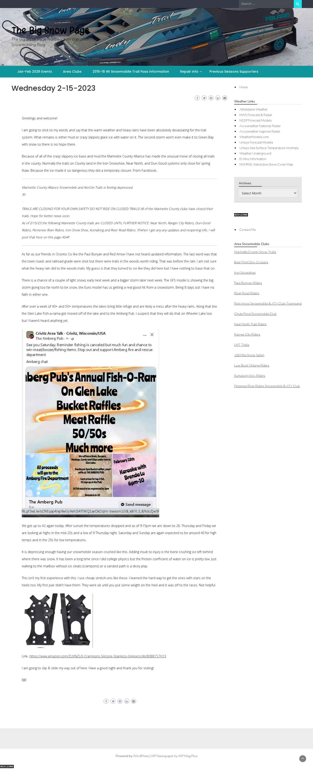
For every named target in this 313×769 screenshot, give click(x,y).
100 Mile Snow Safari (249, 355)
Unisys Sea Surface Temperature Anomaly (269, 148)
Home (243, 87)
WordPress (141, 756)
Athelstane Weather (253, 109)
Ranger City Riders (247, 334)
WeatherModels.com (254, 137)
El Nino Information (252, 159)
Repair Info (189, 71)
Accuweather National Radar (260, 126)
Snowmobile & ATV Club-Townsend (268, 303)
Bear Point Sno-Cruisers (251, 262)
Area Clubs (72, 71)
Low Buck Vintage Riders (251, 365)
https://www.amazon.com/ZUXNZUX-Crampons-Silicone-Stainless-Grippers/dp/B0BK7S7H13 (98, 656)
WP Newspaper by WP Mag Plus (174, 756)
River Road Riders (246, 293)
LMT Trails (241, 345)
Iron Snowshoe (244, 272)
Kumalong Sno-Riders (249, 376)
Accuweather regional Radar (259, 131)
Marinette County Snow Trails (255, 252)
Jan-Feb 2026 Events (34, 71)
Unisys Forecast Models (256, 142)
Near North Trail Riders (250, 324)
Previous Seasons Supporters (233, 71)
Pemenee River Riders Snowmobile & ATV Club (267, 386)
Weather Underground (255, 153)
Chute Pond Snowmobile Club (255, 314)
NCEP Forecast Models (255, 120)
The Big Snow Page (50, 30)
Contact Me (247, 230)
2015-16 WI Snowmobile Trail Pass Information (131, 71)
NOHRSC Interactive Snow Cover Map (266, 164)
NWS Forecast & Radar (255, 115)
